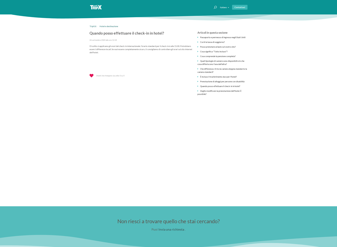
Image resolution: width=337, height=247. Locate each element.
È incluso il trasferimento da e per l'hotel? (218, 76)
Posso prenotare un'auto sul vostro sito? (218, 46)
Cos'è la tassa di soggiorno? (212, 42)
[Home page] (96, 7)
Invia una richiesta (171, 229)
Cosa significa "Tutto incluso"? (214, 51)
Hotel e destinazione (109, 26)
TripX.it (93, 26)
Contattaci (239, 7)
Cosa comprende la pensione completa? (218, 56)
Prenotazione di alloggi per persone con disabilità (222, 81)
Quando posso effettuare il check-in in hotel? (220, 86)
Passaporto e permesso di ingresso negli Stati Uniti (223, 37)
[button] (214, 7)
